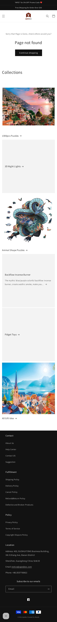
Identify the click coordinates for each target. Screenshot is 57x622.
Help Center (11, 449)
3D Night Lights (13, 166)
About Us (10, 443)
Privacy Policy (12, 522)
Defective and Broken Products (19, 504)
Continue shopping (28, 52)
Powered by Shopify (33, 617)
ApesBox (24, 617)
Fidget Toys (11, 334)
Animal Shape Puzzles (13, 250)
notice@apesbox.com (22, 566)
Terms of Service (13, 528)
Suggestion (10, 462)
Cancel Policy (11, 492)
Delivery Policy (12, 486)
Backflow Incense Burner (18, 274)
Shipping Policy (12, 479)
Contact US (10, 455)
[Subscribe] (48, 589)
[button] (3, 16)
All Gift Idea (8, 418)
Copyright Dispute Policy (17, 535)
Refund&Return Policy (15, 498)
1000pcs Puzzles (10, 135)
